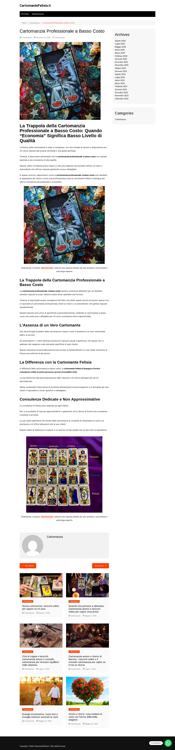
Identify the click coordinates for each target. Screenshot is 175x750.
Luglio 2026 (120, 44)
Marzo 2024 (120, 83)
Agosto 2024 (120, 74)
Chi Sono (25, 14)
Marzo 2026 (120, 53)
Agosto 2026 (120, 41)
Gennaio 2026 (121, 59)
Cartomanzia (27, 37)
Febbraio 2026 (121, 56)
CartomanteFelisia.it (35, 6)
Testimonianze (38, 14)
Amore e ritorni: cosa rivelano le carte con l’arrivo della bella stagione (85, 717)
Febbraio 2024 (121, 86)
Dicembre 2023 (121, 93)
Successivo (99, 566)
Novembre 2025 (121, 65)
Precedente (29, 566)
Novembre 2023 (121, 96)
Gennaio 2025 (121, 71)
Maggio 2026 (120, 47)
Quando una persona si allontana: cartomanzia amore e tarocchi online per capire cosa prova (86, 609)
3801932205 (47, 268)
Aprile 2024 (120, 80)
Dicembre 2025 (121, 62)
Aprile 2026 (120, 50)
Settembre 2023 (121, 99)
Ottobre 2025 (120, 68)
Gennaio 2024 (121, 89)
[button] (168, 743)
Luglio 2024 (120, 77)
